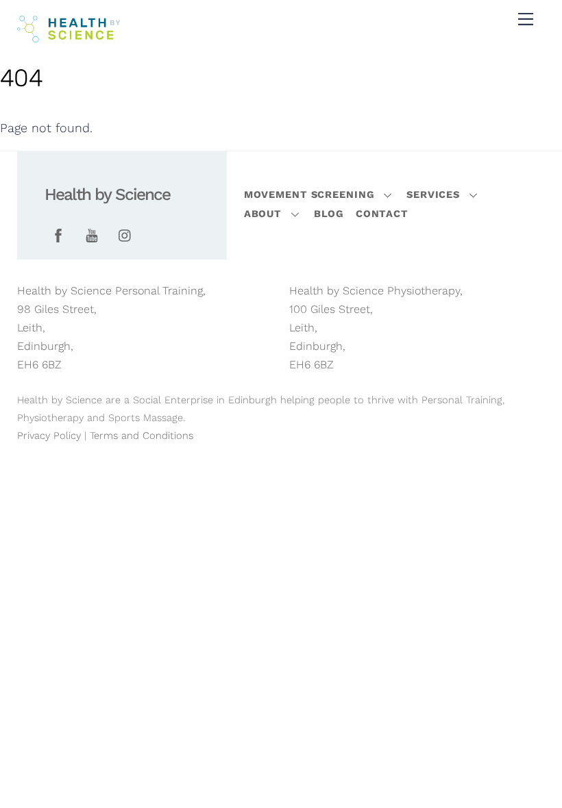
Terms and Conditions (141, 435)
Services (433, 194)
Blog (329, 213)
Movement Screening (309, 194)
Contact (382, 213)
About (263, 213)
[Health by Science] (68, 37)
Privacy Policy (49, 435)
